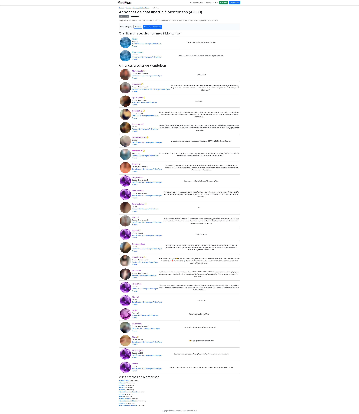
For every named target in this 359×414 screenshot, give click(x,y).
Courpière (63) (137, 329)
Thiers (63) (135, 102)
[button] (216, 2)
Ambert (122, 390)
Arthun (122, 394)
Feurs (122, 396)
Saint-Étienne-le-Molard (128, 392)
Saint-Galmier (125, 399)
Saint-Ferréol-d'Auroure (128, 405)
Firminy (122, 385)
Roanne (122, 383)
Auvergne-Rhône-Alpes (141, 8)
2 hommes (135, 16)
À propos (209, 3)
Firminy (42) (136, 262)
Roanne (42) (136, 129)
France (128, 8)
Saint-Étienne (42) (138, 76)
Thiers (122, 387)
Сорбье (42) (136, 116)
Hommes (138, 27)
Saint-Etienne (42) (138, 169)
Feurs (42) (135, 275)
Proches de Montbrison (152, 27)
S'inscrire (223, 3)
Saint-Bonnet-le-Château (128, 401)
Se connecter (234, 3)
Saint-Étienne (124, 381)
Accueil (121, 8)
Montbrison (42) (138, 44)
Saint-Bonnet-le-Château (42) (142, 89)
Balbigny (123, 403)
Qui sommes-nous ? (197, 3)
